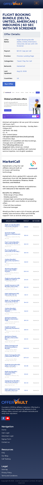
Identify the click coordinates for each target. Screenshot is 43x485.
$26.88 (26, 366)
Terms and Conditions (9, 476)
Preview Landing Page (25, 56)
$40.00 (26, 244)
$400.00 (26, 348)
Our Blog (5, 456)
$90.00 (26, 287)
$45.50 (26, 262)
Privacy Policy (7, 473)
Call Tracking (6, 459)
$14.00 (26, 279)
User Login (5, 433)
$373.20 (26, 357)
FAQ (3, 453)
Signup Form (6, 439)
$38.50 (26, 227)
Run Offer (9, 84)
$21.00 (26, 339)
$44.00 (26, 302)
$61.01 (26, 295)
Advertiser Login (8, 436)
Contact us (5, 442)
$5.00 (26, 390)
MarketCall (21, 66)
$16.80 (26, 374)
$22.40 (26, 383)
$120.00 (26, 271)
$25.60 (26, 235)
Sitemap (5, 469)
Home (4, 430)
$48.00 (26, 329)
